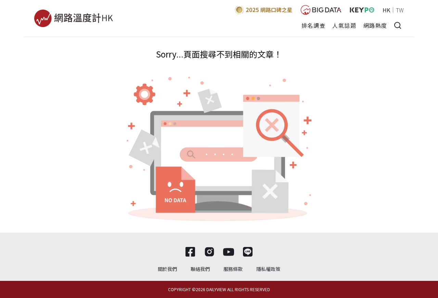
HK (386, 10)
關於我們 (167, 268)
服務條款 (233, 268)
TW (400, 10)
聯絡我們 (200, 268)
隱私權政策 (268, 268)
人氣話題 (344, 25)
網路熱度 (375, 25)
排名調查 (313, 25)
